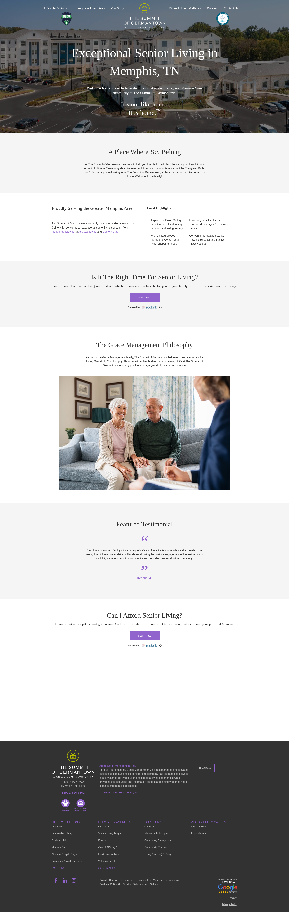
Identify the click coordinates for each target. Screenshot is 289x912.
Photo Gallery (198, 833)
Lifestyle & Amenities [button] (89, 8)
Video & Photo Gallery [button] (184, 8)
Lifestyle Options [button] (55, 8)
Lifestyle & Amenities (114, 822)
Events (102, 840)
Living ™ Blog (157, 854)
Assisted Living (87, 231)
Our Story (152, 822)
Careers (212, 8)
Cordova (104, 884)
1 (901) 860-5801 (73, 792)
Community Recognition (157, 840)
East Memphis (155, 880)
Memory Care (110, 231)
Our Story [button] (117, 8)
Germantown (171, 880)
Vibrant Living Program (110, 833)
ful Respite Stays (64, 854)
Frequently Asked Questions (67, 861)
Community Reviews (155, 847)
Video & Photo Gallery (209, 822)
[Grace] (144, 8)
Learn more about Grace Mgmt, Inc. (118, 792)
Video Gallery (198, 826)
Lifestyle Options (66, 822)
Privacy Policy (229, 904)
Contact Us (231, 8)
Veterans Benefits (107, 861)
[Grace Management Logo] (73, 754)
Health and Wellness (109, 854)
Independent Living (63, 231)
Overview (57, 826)
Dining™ (108, 847)
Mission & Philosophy (156, 833)
